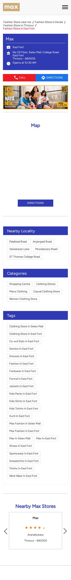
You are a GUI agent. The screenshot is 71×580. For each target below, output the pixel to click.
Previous (5, 530)
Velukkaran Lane (19, 249)
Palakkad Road (18, 241)
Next (65, 530)
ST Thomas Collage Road (24, 256)
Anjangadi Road (42, 241)
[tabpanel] (35, 97)
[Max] (11, 7)
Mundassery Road (46, 249)
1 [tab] (32, 106)
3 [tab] (39, 106)
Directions (35, 203)
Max (35, 518)
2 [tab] (35, 106)
